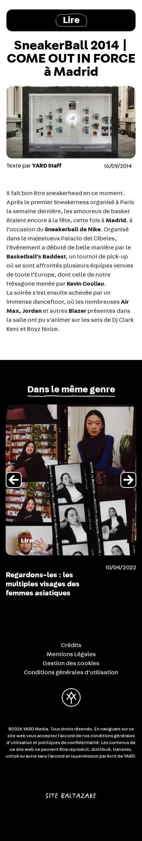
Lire (71, 20)
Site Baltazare (71, 792)
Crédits (71, 645)
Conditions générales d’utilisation (71, 672)
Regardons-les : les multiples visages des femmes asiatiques (43, 584)
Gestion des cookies (71, 663)
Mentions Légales (71, 654)
